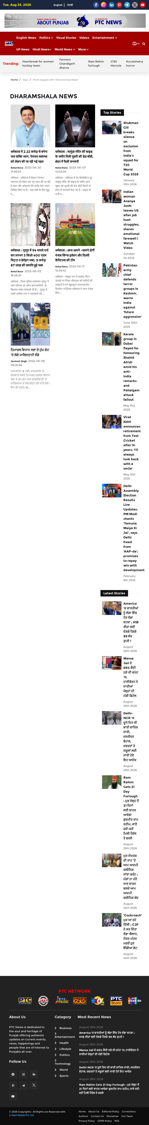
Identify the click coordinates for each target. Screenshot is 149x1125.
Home (14, 79)
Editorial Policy (110, 1111)
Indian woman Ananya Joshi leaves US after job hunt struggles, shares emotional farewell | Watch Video (131, 220)
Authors (83, 1116)
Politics (45, 38)
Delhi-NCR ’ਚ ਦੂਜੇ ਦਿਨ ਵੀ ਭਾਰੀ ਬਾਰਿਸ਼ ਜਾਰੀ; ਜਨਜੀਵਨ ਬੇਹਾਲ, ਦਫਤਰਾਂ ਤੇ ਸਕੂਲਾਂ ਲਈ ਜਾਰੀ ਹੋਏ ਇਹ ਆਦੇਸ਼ (130, 736)
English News (26, 38)
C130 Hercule (116, 63)
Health (64, 1043)
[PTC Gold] (79, 1000)
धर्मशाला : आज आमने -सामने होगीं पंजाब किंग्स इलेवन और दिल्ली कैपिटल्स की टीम (74, 255)
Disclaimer (113, 1116)
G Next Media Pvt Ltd (21, 1115)
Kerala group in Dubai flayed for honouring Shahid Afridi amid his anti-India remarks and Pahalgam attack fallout (131, 366)
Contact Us (97, 1116)
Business (66, 1028)
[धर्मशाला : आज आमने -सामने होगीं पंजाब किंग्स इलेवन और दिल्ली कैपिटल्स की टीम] (75, 224)
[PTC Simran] (116, 1000)
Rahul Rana (17, 167)
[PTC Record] (43, 1000)
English (58, 5)
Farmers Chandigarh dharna (67, 63)
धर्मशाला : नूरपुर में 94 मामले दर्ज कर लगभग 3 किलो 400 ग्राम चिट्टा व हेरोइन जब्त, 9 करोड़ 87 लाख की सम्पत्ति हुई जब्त (29, 257)
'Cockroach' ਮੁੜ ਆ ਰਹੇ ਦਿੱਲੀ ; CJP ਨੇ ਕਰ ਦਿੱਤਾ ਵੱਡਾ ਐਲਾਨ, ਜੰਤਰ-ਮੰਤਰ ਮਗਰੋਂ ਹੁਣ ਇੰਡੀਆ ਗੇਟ (131, 931)
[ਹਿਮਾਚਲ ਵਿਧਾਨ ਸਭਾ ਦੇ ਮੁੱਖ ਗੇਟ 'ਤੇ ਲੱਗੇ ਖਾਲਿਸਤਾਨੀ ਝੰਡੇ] (30, 324)
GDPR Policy (104, 1120)
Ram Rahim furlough (96, 63)
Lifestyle (65, 1049)
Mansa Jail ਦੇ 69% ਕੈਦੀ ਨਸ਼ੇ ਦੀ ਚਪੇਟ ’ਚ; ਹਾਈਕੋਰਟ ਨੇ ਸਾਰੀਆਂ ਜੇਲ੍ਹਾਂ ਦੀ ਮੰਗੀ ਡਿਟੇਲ (130, 677)
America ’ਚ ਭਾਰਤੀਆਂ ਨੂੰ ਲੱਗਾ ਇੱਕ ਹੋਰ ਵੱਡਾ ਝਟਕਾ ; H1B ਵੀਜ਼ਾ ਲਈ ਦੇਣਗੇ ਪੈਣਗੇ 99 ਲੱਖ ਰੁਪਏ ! (131, 622)
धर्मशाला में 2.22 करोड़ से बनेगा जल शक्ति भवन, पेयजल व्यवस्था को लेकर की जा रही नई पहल (29, 156)
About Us (93, 1111)
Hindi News (41, 49)
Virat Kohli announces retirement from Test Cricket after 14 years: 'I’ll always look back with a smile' (131, 442)
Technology (63, 1063)
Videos (84, 38)
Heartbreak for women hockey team (38, 63)
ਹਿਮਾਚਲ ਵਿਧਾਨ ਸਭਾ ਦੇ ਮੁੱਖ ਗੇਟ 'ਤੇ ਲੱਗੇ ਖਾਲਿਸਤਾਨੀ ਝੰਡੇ (30, 352)
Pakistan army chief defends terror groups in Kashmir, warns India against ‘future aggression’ (131, 291)
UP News (22, 49)
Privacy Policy (87, 1120)
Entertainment (103, 38)
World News (64, 49)
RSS (116, 1120)
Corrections (129, 1111)
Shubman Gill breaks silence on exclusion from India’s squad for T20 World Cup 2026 (131, 148)
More (82, 49)
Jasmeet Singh (19, 361)
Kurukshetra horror (134, 63)
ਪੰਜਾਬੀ (70, 5)
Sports (64, 1076)
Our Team (127, 1116)
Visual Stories (66, 38)
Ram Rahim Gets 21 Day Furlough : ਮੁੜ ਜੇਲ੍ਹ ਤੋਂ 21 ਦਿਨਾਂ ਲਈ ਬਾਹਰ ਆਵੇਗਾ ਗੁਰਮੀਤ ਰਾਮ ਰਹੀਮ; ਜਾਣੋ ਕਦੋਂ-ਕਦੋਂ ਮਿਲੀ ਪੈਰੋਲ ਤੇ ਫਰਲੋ (131, 808)
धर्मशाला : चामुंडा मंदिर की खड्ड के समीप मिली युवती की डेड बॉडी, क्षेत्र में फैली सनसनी (74, 156)
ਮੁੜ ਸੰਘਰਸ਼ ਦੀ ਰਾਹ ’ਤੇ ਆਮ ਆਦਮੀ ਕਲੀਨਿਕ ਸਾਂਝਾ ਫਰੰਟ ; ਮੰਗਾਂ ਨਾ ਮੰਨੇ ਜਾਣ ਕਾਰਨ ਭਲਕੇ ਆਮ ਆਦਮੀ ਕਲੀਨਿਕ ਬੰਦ (131, 877)
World (64, 1069)
